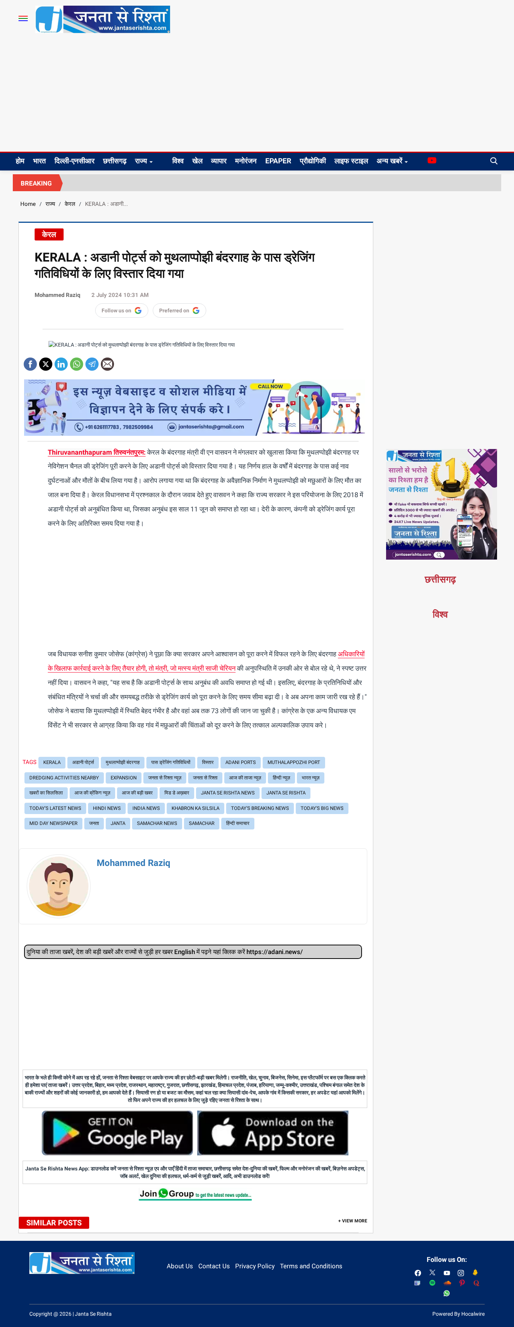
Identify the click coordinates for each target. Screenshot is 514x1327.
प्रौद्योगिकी (313, 161)
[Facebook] (30, 361)
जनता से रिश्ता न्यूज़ (164, 778)
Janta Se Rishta (286, 793)
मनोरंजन (246, 161)
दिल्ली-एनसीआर (74, 161)
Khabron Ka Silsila (195, 808)
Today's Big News (322, 808)
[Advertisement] (257, 95)
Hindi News (107, 808)
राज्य (141, 161)
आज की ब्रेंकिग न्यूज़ (92, 793)
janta (118, 823)
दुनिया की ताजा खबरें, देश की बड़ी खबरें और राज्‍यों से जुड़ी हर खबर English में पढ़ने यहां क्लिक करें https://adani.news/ (165, 952)
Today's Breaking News (260, 808)
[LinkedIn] (61, 361)
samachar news (157, 823)
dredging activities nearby (64, 778)
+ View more (352, 1221)
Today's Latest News (55, 808)
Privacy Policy (255, 1266)
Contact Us (214, 1266)
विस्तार (208, 762)
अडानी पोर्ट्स (83, 762)
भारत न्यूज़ (310, 778)
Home (28, 204)
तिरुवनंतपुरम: (129, 452)
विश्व (178, 161)
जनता (94, 823)
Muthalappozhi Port (294, 762)
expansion (124, 778)
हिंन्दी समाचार (237, 823)
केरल (70, 204)
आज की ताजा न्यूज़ (245, 778)
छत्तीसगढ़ (114, 161)
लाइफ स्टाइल (351, 161)
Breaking (36, 183)
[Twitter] (45, 361)
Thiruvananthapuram (80, 452)
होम (20, 161)
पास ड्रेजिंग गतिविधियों (170, 762)
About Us (180, 1266)
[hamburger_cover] (23, 18)
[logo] (102, 19)
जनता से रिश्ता (205, 778)
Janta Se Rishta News (228, 793)
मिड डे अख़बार (176, 793)
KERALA (52, 762)
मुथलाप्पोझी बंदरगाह (123, 762)
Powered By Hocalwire (458, 1314)
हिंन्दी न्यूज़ (281, 778)
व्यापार (219, 161)
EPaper (278, 161)
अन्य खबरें (389, 161)
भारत (39, 161)
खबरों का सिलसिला (46, 793)
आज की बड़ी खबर (137, 793)
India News (146, 808)
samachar (201, 823)
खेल (197, 161)
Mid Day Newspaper (53, 823)
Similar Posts (54, 1222)
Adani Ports (240, 762)
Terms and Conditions (311, 1266)
